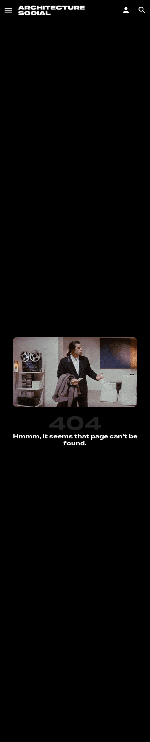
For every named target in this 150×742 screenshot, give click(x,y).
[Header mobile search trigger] (142, 10)
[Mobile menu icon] (8, 10)
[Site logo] (52, 10)
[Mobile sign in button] (125, 10)
